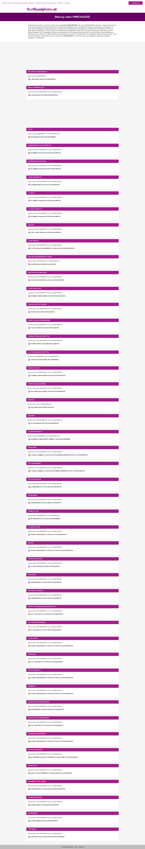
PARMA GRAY (32, 447)
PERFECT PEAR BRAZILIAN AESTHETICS (41, 606)
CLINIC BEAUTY (33, 240)
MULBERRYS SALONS (35, 797)
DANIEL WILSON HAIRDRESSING (39, 320)
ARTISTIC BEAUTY (34, 670)
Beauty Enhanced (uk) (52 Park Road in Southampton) (58, 27)
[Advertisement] (72, 56)
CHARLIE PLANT (33, 511)
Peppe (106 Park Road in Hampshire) (84, 27)
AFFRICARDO (32, 495)
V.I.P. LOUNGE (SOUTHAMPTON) (38, 352)
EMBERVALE (32, 654)
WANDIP (31, 543)
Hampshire (107, 36)
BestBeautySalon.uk (33, 25)
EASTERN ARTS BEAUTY (36, 590)
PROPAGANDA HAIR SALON (37, 161)
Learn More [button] (66, 3)
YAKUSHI (31, 399)
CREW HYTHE (32, 765)
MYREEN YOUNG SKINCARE (37, 384)
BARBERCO (31, 686)
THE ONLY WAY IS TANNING (37, 304)
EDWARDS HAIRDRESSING (37, 733)
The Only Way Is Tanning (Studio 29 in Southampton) (82, 34)
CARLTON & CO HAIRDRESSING (38, 718)
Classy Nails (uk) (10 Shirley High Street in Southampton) (51, 34)
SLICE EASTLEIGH (34, 527)
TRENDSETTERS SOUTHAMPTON (38, 336)
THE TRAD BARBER (34, 463)
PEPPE (30, 129)
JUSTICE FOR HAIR (34, 479)
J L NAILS (31, 193)
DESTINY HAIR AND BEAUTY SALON (40, 256)
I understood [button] (135, 3)
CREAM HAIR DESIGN (35, 559)
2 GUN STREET (33, 638)
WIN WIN (31, 225)
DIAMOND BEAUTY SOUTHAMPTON (39, 145)
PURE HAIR (31, 574)
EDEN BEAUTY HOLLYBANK (37, 781)
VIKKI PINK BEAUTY (35, 177)
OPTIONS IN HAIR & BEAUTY (37, 71)
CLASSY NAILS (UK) (34, 288)
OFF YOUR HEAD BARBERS (36, 622)
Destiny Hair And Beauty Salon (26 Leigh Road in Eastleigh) (68, 32)
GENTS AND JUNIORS (35, 749)
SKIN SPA (31, 415)
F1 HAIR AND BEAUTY (35, 431)
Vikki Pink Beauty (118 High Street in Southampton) (91, 29)
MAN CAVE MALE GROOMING (37, 272)
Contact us (81, 847)
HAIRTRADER (32, 813)
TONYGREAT (32, 829)
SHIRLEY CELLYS (34, 368)
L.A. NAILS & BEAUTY (35, 209)
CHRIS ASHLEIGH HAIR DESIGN (38, 702)
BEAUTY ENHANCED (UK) (36, 87)
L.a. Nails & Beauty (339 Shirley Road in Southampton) (60, 30)
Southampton (100, 36)
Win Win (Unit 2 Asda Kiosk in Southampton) (87, 30)
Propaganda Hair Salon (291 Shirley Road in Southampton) (60, 29)
